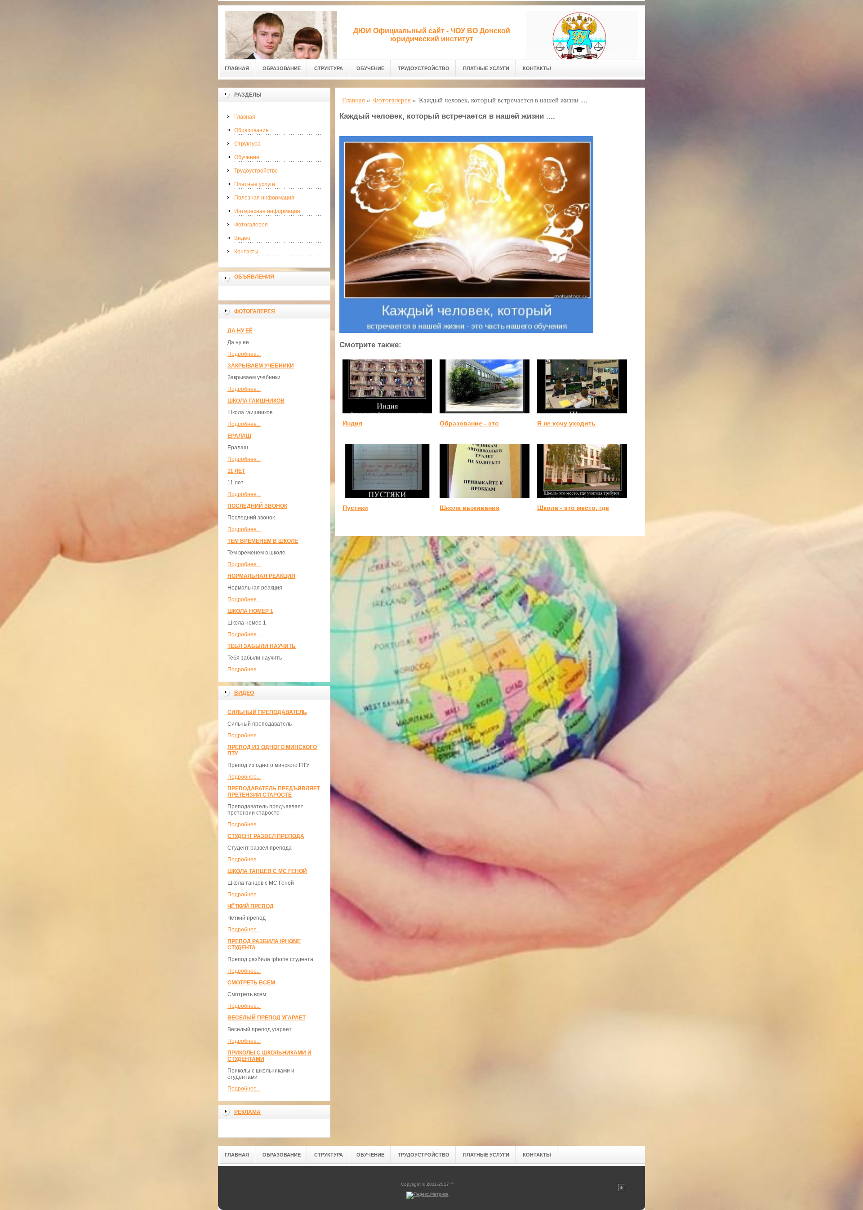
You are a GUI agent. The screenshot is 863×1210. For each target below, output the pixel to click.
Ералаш (239, 436)
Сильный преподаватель (267, 712)
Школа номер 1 (250, 611)
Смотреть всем (251, 983)
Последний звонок (257, 506)
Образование (281, 68)
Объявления (254, 277)
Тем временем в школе (262, 541)
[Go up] (621, 1189)
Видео (242, 238)
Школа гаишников (256, 401)
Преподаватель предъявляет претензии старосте (273, 791)
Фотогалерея (251, 225)
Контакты (537, 68)
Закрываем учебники (260, 366)
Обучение (370, 68)
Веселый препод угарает (266, 1018)
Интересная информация (267, 211)
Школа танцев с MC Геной (267, 871)
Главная (237, 68)
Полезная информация (264, 198)
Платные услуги (486, 68)
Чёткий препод (250, 906)
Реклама (247, 1112)
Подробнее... (244, 354)
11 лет (236, 471)
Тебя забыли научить (261, 646)
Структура (328, 68)
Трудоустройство (423, 68)
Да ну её (240, 331)
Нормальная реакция (261, 576)
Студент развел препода (265, 836)
